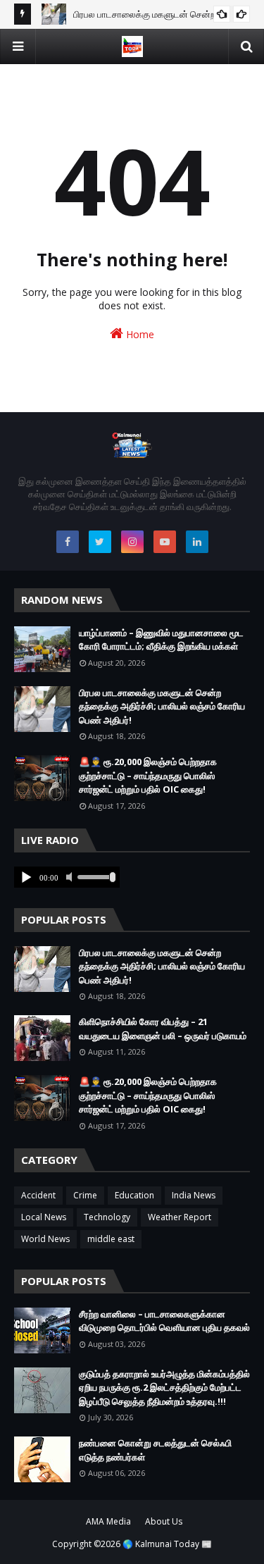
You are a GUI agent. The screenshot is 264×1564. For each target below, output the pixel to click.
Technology (107, 1217)
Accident (38, 1195)
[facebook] (67, 541)
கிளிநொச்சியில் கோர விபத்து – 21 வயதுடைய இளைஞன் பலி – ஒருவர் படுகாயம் (162, 1028)
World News (45, 1239)
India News (193, 1195)
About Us (163, 1521)
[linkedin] (197, 541)
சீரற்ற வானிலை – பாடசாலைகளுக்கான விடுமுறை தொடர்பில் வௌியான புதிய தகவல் (164, 1321)
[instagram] (132, 541)
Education (134, 1195)
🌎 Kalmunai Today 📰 (167, 1544)
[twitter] (100, 541)
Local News (43, 1217)
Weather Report (179, 1217)
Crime (85, 1195)
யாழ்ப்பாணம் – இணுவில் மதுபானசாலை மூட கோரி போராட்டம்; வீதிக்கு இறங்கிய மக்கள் (161, 639)
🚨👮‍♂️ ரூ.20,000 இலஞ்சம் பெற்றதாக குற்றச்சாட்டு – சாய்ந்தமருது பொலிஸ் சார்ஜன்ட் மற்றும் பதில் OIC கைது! (148, 775)
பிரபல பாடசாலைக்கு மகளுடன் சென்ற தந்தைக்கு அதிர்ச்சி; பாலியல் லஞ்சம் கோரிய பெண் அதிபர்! (162, 706)
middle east (110, 1239)
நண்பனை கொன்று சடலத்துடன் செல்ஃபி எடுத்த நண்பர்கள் (155, 1449)
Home (138, 334)
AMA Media (108, 1521)
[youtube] (164, 541)
